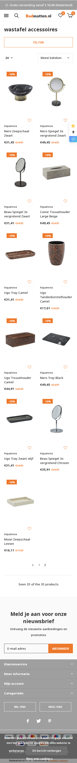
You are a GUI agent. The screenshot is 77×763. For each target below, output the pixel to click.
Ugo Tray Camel (16, 293)
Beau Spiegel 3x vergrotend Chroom (54, 460)
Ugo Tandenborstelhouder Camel (56, 297)
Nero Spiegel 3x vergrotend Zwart (53, 133)
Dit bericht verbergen (46, 750)
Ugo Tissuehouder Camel (17, 380)
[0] (69, 15)
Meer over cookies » (39, 758)
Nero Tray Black (51, 378)
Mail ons (55, 707)
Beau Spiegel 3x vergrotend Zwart (17, 214)
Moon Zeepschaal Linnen (17, 541)
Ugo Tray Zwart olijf (18, 458)
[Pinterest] (49, 720)
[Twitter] (38, 720)
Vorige (32, 565)
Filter (38, 42)
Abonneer (60, 648)
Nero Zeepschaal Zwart (16, 133)
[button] (6, 16)
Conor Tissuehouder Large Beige (55, 214)
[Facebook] (28, 720)
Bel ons (20, 707)
